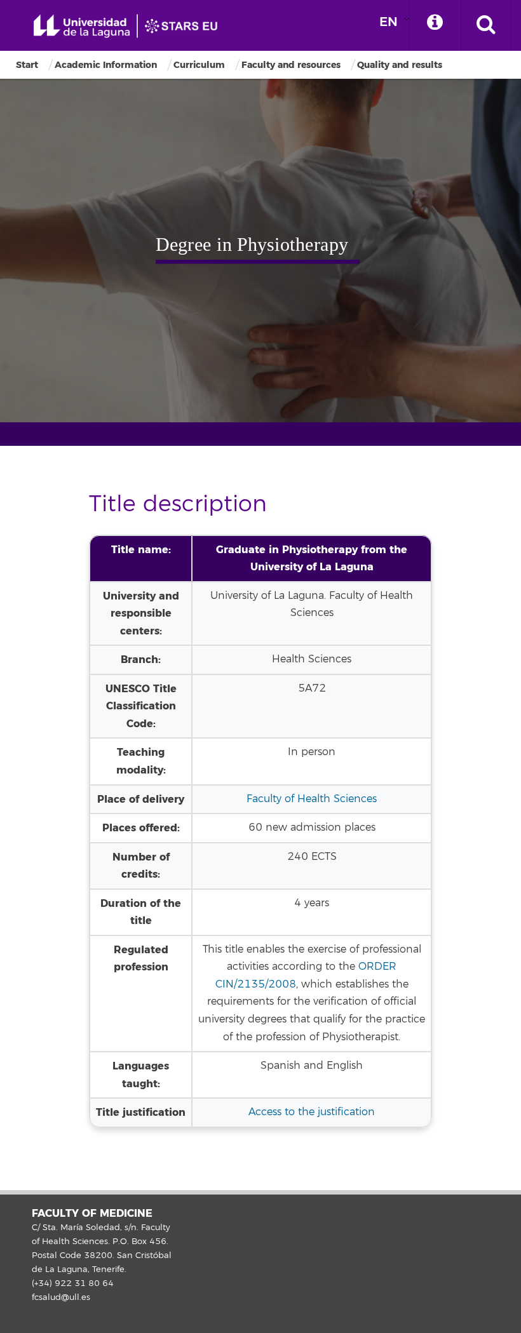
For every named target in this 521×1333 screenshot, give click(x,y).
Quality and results (399, 65)
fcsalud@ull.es (61, 1297)
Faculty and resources (291, 65)
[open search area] (486, 25)
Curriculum (199, 65)
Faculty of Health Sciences (312, 799)
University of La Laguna (130, 26)
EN (388, 22)
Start (27, 65)
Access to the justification (311, 1112)
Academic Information (106, 65)
